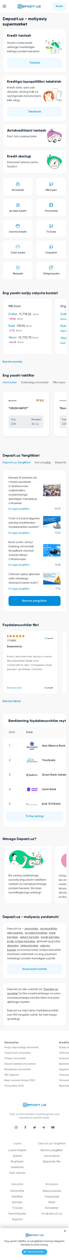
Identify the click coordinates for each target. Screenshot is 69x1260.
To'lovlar (17, 1208)
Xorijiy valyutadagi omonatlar (21, 1047)
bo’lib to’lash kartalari (21, 941)
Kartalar (17, 1202)
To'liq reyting (35, 816)
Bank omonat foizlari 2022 (19, 1080)
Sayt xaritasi (17, 1173)
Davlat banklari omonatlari (20, 1064)
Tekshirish (34, 111)
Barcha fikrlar (12, 701)
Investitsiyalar (17, 1213)
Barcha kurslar (12, 361)
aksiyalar (12, 945)
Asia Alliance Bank (53, 745)
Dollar (12, 314)
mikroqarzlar (15, 933)
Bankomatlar (14, 688)
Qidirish (17, 1156)
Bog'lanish (17, 1161)
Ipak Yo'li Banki (51, 804)
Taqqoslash (51, 1196)
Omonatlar (10, 382)
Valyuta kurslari (51, 1191)
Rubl (11, 325)
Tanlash (34, 62)
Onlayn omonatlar (15, 1058)
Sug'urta (17, 1219)
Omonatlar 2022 (14, 1086)
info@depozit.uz (51, 1213)
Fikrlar (51, 1202)
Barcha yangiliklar (34, 601)
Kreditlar (17, 1196)
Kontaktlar (51, 1208)
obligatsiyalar (29, 945)
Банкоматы (14, 646)
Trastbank (48, 760)
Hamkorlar (17, 1167)
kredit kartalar (50, 937)
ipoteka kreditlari (36, 933)
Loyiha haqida (17, 1150)
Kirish (59, 6)
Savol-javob (52, 1156)
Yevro (12, 337)
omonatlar (31, 928)
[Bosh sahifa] (29, 6)
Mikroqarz (59, 382)
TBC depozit (11, 1075)
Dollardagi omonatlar (35, 382)
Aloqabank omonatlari (17, 1069)
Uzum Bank (49, 789)
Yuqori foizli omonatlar (17, 1053)
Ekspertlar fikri (52, 1161)
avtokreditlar (48, 928)
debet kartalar (29, 937)
